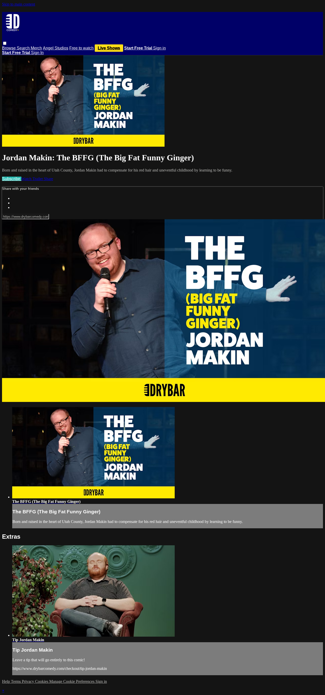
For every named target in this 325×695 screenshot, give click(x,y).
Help (6, 681)
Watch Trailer (32, 179)
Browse (9, 48)
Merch (36, 48)
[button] (4, 43)
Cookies (42, 681)
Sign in (159, 48)
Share (48, 179)
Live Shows (109, 48)
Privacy (28, 681)
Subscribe (11, 179)
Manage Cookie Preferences (72, 681)
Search (24, 48)
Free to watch (81, 48)
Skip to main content (18, 4)
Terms (16, 681)
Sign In (37, 52)
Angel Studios (55, 48)
